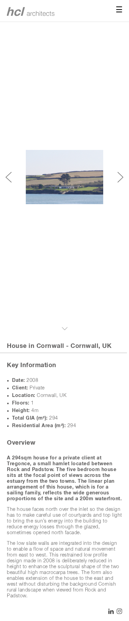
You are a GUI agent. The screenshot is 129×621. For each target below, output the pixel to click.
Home (33, 11)
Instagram (119, 611)
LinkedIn (111, 611)
